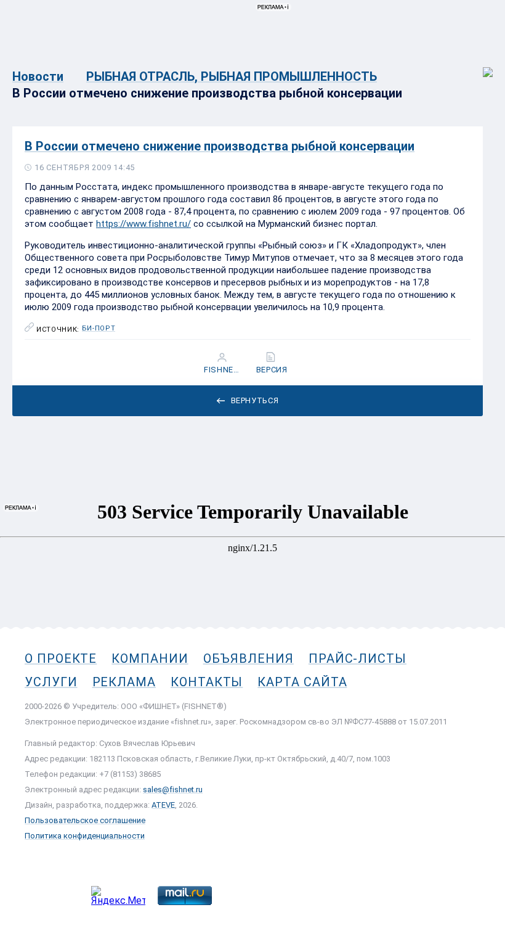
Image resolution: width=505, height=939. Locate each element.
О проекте (61, 658)
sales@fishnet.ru (173, 789)
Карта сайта (302, 682)
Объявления (248, 658)
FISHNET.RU (223, 370)
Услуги (51, 682)
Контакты (207, 682)
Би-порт (99, 329)
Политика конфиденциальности (85, 835)
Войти (479, 65)
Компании (149, 658)
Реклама (124, 682)
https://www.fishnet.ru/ (143, 223)
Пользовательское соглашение (85, 820)
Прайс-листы (357, 658)
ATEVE (163, 805)
